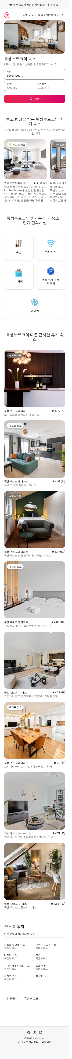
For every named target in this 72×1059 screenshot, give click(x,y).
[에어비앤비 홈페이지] (6, 14)
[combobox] (34, 76)
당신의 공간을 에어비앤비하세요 (43, 15)
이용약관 (46, 1041)
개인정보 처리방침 (28, 1041)
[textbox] (19, 88)
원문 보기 (55, 4)
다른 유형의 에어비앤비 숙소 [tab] (19, 933)
